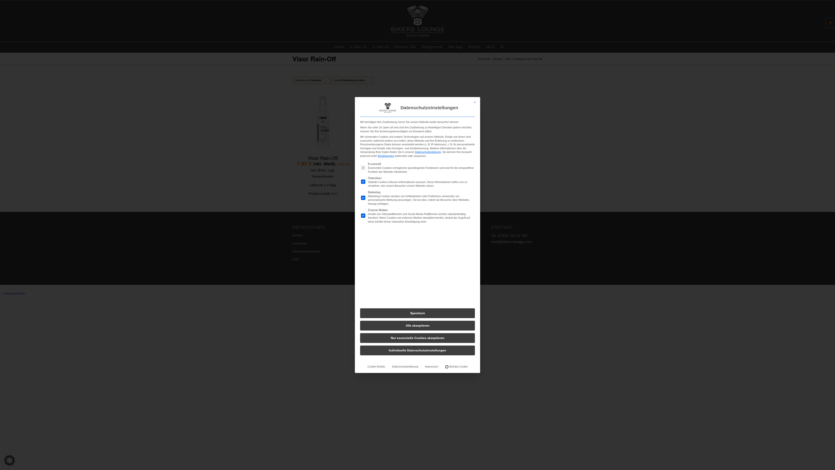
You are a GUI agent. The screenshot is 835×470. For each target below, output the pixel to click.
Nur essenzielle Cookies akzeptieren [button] (417, 338)
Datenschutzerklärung (428, 152)
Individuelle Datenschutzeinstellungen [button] (417, 350)
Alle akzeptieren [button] (417, 325)
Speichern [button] (417, 313)
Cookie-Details (376, 366)
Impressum (431, 366)
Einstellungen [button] (386, 156)
